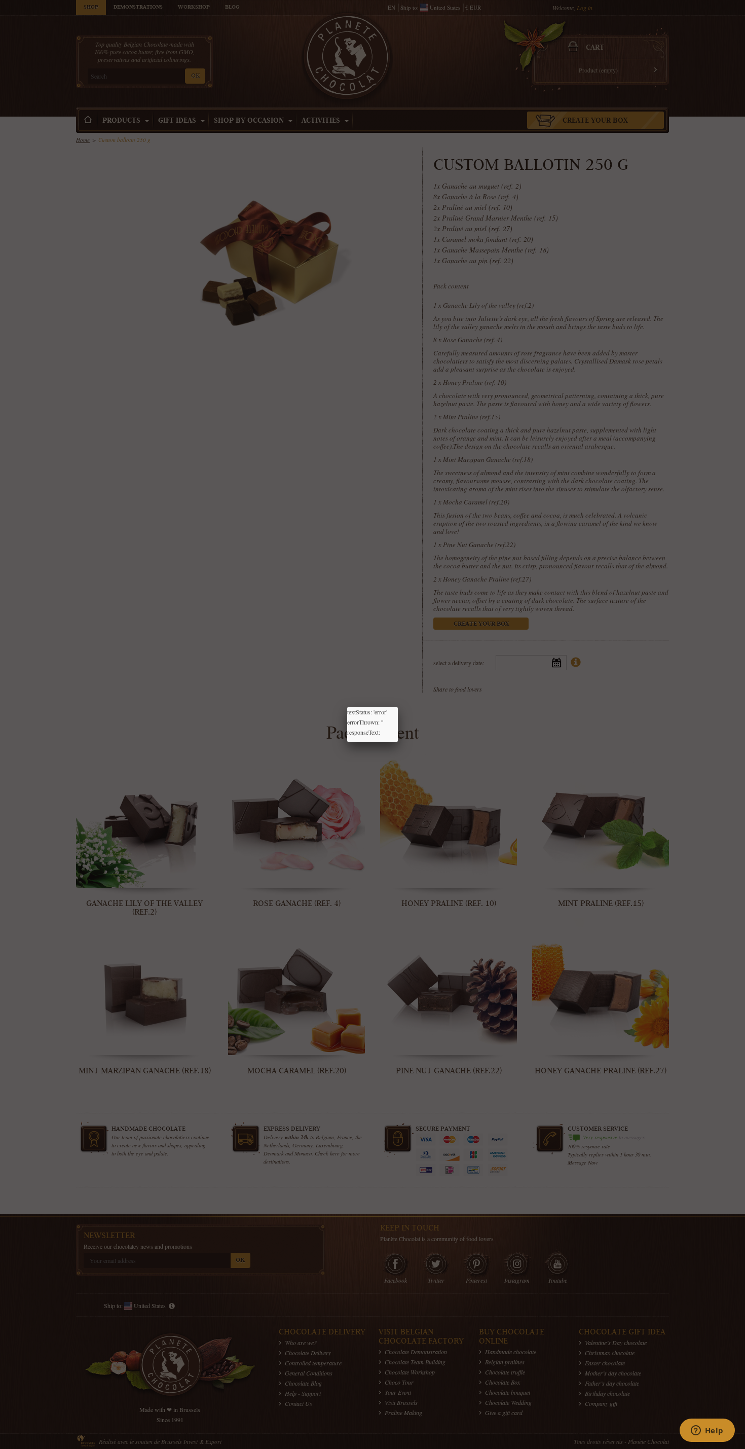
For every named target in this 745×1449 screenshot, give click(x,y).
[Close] (398, 707)
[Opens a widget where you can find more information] (707, 1431)
